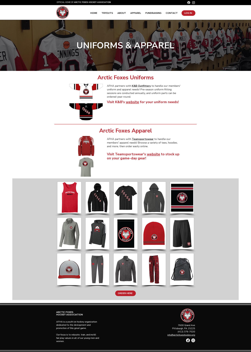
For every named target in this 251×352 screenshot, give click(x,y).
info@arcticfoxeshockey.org (181, 335)
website (132, 102)
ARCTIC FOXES (64, 312)
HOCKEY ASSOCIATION (69, 314)
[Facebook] (189, 2)
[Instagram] (193, 2)
